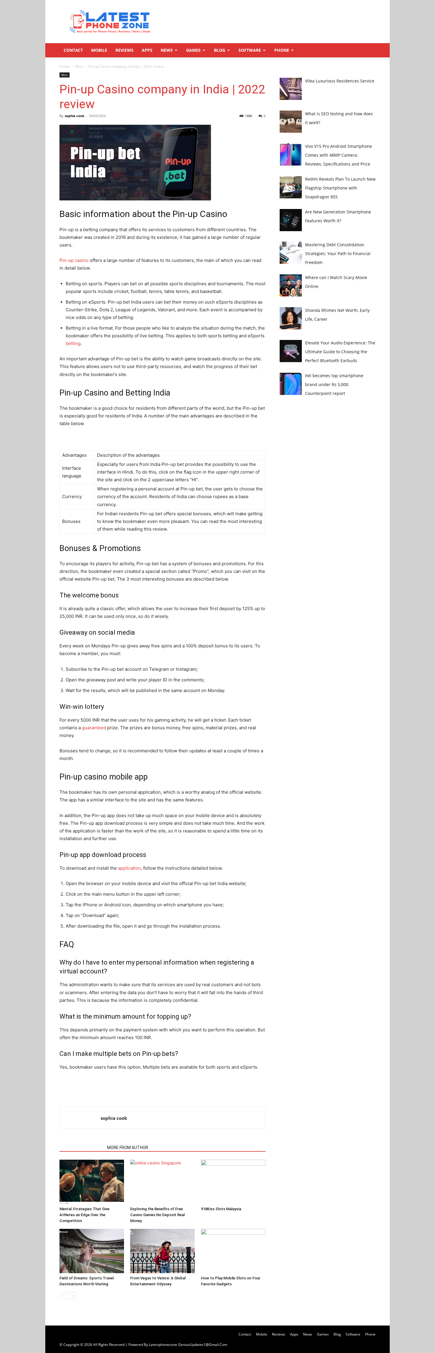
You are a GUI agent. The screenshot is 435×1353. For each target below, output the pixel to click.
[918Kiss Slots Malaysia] (233, 1182)
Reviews (124, 50)
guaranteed (94, 727)
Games (193, 50)
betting (73, 343)
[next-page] (72, 1295)
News (167, 50)
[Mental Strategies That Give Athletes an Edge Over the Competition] (91, 1182)
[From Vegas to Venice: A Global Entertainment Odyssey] (162, 1251)
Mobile (99, 50)
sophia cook (74, 116)
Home (64, 66)
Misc (79, 66)
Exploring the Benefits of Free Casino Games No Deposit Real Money (157, 1215)
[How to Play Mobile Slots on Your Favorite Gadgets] (233, 1251)
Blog (219, 50)
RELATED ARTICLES (81, 1147)
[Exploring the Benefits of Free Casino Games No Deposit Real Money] (162, 1182)
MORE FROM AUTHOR (127, 1147)
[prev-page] (63, 1295)
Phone (281, 50)
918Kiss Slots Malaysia (221, 1209)
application (129, 868)
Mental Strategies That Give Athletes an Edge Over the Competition (84, 1215)
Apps (147, 50)
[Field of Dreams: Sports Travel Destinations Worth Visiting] (91, 1251)
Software (250, 50)
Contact (73, 50)
